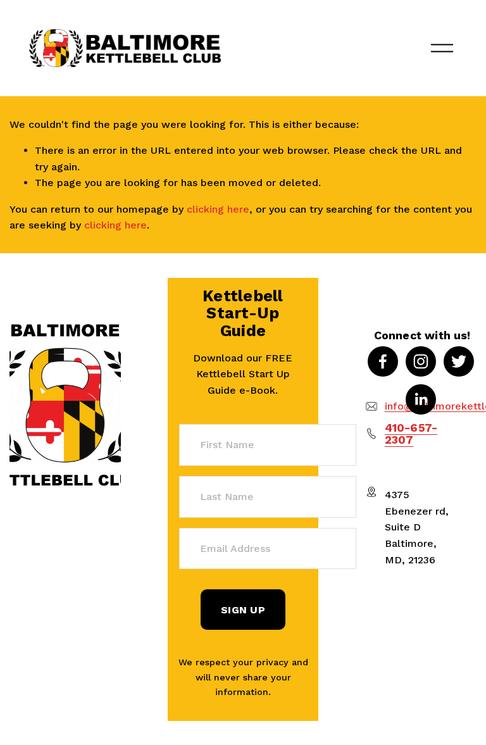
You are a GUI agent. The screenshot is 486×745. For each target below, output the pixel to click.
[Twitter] (459, 361)
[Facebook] (383, 361)
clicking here (218, 209)
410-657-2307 (411, 434)
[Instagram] (421, 361)
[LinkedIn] (421, 399)
